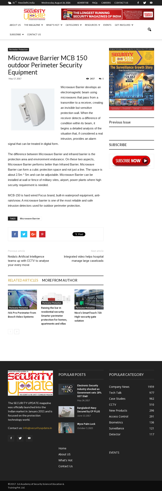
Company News (119, 387)
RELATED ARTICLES (23, 280)
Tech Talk (115, 393)
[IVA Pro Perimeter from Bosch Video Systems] (22, 299)
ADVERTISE (83, 2)
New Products (118, 410)
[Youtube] (151, 3)
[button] (149, 29)
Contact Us (34, 34)
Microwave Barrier (30, 218)
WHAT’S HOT (52, 24)
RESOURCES (91, 24)
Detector (115, 434)
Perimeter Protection (18, 49)
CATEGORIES (72, 24)
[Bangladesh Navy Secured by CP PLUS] (66, 411)
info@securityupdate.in (37, 428)
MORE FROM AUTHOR (59, 280)
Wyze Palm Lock (86, 424)
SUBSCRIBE (15, 34)
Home (62, 448)
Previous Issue (120, 122)
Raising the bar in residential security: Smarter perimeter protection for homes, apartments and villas (54, 315)
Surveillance (116, 428)
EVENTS (107, 24)
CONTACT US (121, 2)
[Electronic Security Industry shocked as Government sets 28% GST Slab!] (66, 389)
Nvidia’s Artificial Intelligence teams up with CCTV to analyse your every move (28, 261)
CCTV (112, 404)
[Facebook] (138, 3)
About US (15, 24)
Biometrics (116, 422)
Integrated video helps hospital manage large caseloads (84, 259)
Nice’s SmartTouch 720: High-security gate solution (88, 316)
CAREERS (106, 2)
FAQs (95, 2)
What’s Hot (65, 460)
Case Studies (117, 398)
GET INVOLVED (122, 24)
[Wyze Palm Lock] (66, 427)
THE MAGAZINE (32, 24)
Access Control (118, 416)
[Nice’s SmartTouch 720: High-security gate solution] (89, 299)
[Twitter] (145, 3)
